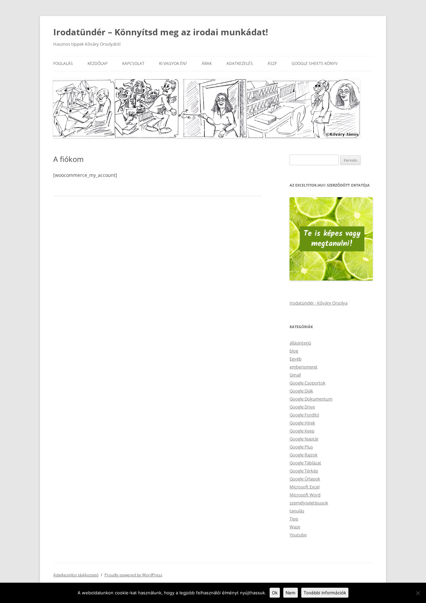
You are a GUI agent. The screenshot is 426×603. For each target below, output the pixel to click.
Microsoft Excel (305, 487)
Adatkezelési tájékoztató (76, 575)
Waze (295, 527)
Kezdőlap (97, 63)
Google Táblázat (305, 463)
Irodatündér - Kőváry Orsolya (318, 303)
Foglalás (63, 63)
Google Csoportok (307, 383)
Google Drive (302, 407)
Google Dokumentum (311, 399)
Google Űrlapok (305, 479)
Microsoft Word (305, 495)
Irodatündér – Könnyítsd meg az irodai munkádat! (160, 32)
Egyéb (296, 359)
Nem (291, 592)
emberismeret (304, 367)
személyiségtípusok (309, 503)
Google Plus (301, 447)
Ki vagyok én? (173, 63)
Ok (275, 592)
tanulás (297, 511)
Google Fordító (304, 415)
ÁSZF (272, 63)
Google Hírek (302, 423)
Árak (207, 63)
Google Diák (301, 391)
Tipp (294, 519)
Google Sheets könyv (314, 63)
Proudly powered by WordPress (133, 575)
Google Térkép (304, 471)
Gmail (295, 375)
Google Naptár (304, 439)
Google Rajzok (304, 455)
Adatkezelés (239, 63)
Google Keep (302, 431)
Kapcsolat (133, 63)
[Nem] (417, 593)
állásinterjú (300, 343)
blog (294, 351)
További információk (325, 592)
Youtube (298, 535)
